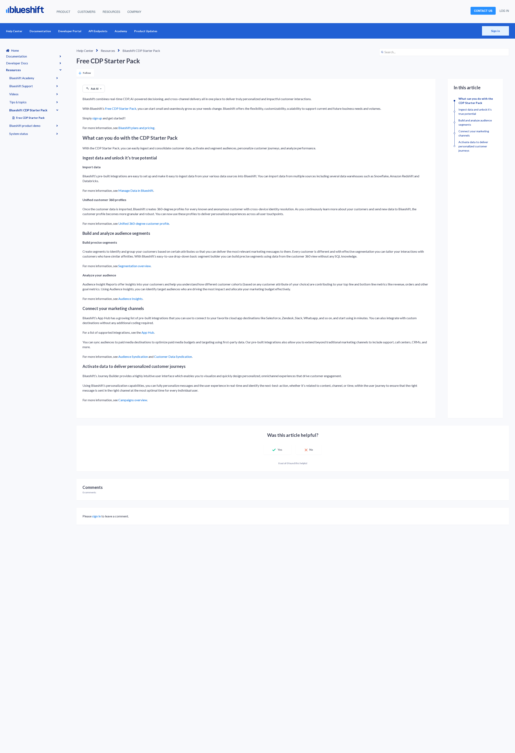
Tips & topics (18, 102)
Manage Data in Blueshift (135, 190)
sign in (96, 516)
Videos (14, 94)
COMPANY (134, 12)
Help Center (14, 31)
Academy (121, 31)
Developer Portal (69, 31)
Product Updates (145, 31)
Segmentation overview (134, 266)
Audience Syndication (133, 356)
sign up (97, 118)
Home (15, 50)
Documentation (40, 31)
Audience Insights (130, 299)
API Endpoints (98, 31)
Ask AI (95, 88)
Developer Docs (17, 63)
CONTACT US (483, 11)
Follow (87, 72)
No (311, 449)
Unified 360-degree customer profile (143, 223)
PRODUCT (63, 12)
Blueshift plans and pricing (136, 128)
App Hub (147, 332)
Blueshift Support (21, 86)
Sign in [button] (495, 31)
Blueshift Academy (21, 78)
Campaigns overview (132, 400)
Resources (13, 70)
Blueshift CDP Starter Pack (28, 110)
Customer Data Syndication (173, 356)
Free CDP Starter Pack (30, 117)
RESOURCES (111, 12)
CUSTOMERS (86, 12)
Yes (280, 449)
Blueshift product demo (24, 125)
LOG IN (504, 11)
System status (18, 133)
